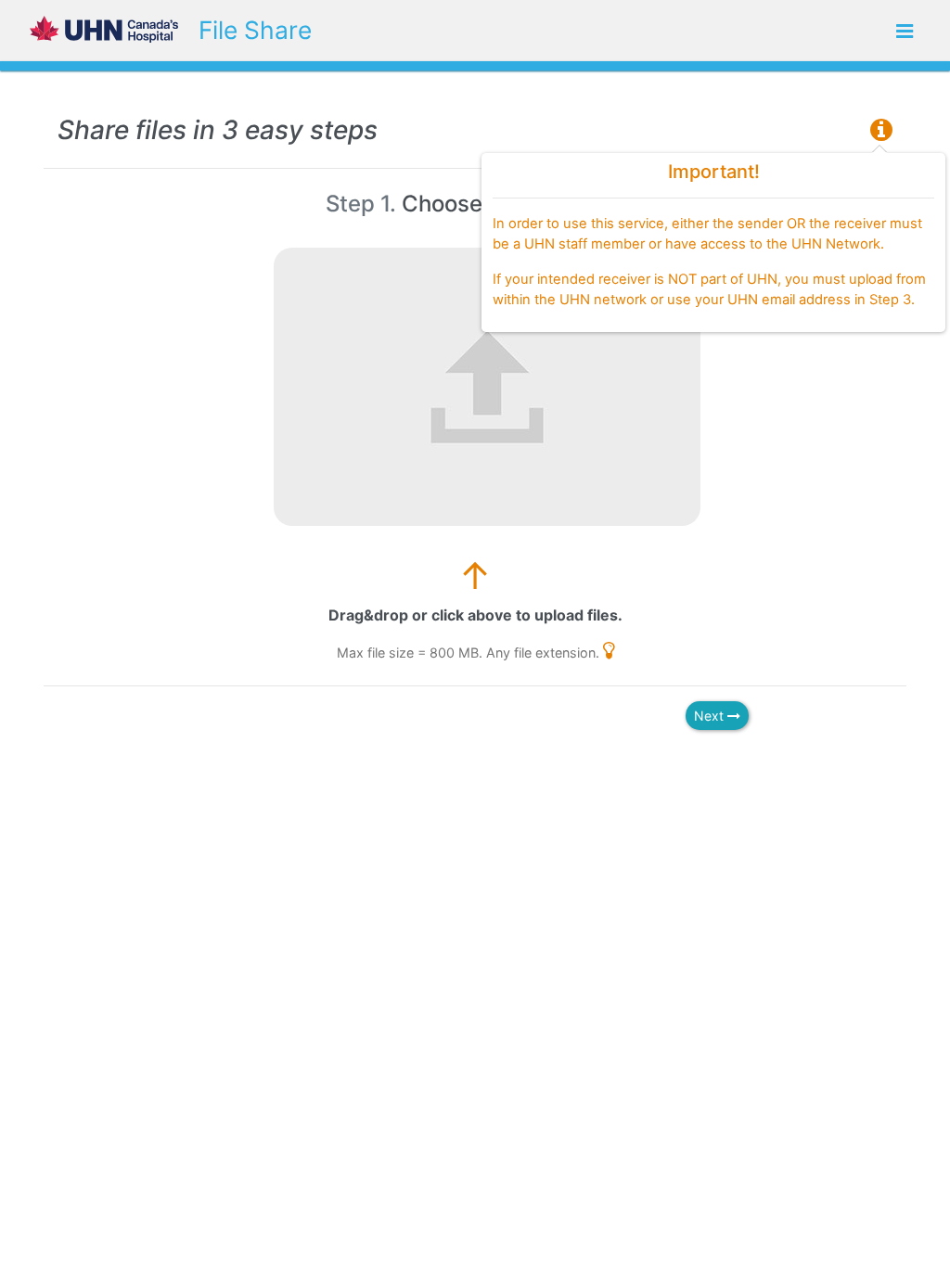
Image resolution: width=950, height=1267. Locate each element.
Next (710, 715)
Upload (782, 30)
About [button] (846, 30)
